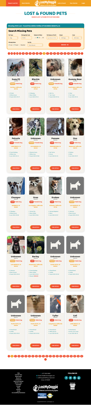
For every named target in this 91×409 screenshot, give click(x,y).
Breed (61, 35)
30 (60, 356)
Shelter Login (18, 383)
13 (33, 53)
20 (58, 53)
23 (68, 53)
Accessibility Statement (18, 393)
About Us (18, 378)
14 (37, 53)
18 (51, 53)
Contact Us (18, 380)
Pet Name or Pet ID (51, 35)
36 (81, 356)
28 (54, 356)
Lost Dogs (18, 384)
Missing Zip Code (25, 35)
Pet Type (11, 35)
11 (26, 53)
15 (40, 53)
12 (30, 53)
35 (78, 356)
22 (65, 53)
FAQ (18, 373)
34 (74, 356)
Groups (18, 386)
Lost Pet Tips (18, 375)
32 (67, 356)
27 (50, 356)
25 (75, 53)
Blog (18, 388)
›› (45, 359)
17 (47, 53)
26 (79, 53)
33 (71, 356)
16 (44, 53)
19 (54, 53)
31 (64, 356)
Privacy (18, 389)
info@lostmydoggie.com (48, 375)
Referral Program (18, 381)
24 (72, 53)
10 (23, 53)
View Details (15, 109)
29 (57, 356)
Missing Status (12, 42)
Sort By (29, 42)
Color (73, 35)
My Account (18, 376)
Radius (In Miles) (38, 35)
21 (61, 53)
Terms (18, 391)
